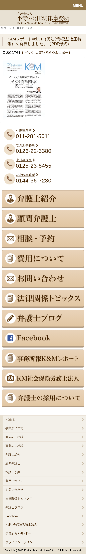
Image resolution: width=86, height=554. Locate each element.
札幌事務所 (24, 130)
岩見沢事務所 (25, 145)
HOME (10, 419)
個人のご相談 (14, 437)
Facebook (11, 516)
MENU (78, 6)
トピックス (29, 52)
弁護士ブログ (14, 507)
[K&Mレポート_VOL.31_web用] (24, 89)
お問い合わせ (14, 489)
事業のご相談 (14, 445)
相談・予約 (12, 472)
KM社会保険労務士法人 (21, 524)
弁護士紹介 (12, 454)
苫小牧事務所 (25, 175)
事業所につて (14, 428)
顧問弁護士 (12, 463)
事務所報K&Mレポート (55, 52)
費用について (14, 481)
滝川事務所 (24, 160)
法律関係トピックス (18, 498)
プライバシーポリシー (20, 542)
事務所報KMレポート (19, 533)
